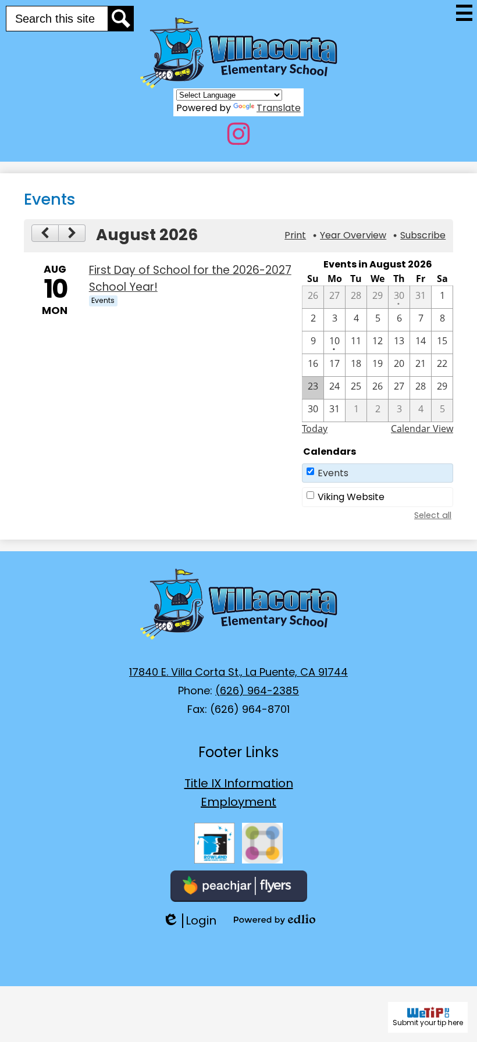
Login (189, 920)
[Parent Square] (262, 843)
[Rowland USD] (214, 843)
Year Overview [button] (353, 235)
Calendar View (422, 428)
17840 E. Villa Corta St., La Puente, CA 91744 (238, 672)
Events (333, 473)
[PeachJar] (238, 886)
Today (315, 428)
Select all (432, 515)
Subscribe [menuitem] (423, 235)
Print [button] (295, 235)
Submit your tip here (428, 1022)
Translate (279, 108)
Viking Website (351, 497)
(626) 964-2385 (257, 690)
